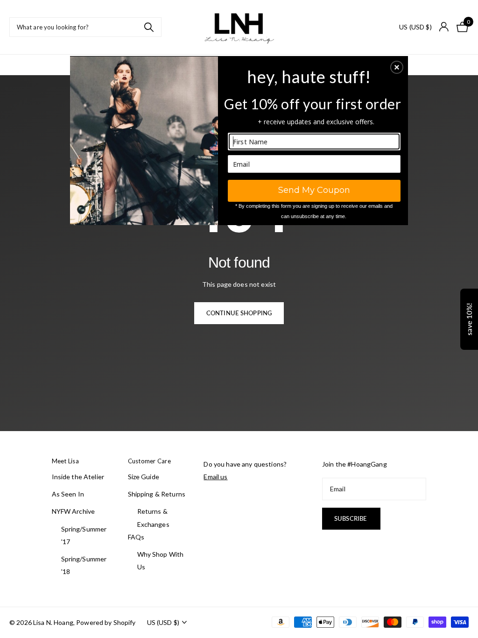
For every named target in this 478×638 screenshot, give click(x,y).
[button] (396, 67)
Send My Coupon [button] (314, 190)
